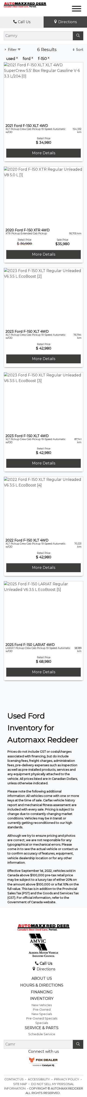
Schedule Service (41, 1034)
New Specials (42, 1014)
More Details (43, 153)
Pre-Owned (42, 1009)
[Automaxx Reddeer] (25, 4)
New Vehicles (42, 1005)
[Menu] (76, 9)
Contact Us (14, 1079)
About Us (42, 978)
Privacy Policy (67, 1079)
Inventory (41, 999)
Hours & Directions (41, 985)
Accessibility (39, 1079)
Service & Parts (41, 1028)
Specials (41, 1023)
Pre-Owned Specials (41, 1018)
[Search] (78, 35)
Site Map (20, 1084)
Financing (42, 992)
